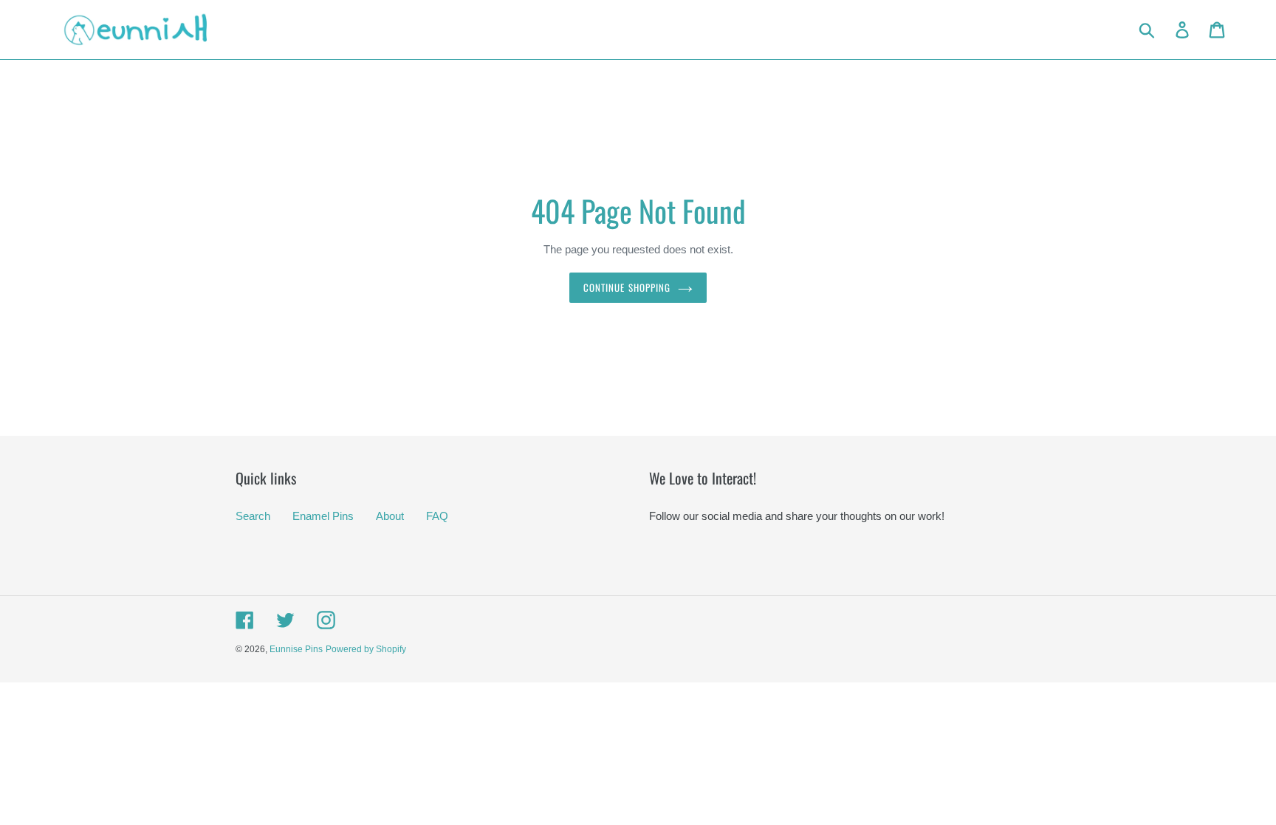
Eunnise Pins (296, 649)
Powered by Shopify (366, 649)
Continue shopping (626, 287)
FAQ (437, 516)
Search (253, 516)
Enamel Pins (323, 516)
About (390, 516)
